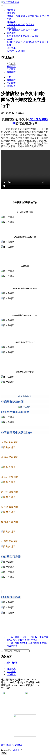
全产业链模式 (13, 36)
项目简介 (11, 16)
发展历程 (39, 16)
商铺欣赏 (30, 24)
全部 (9, 30)
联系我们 (11, 51)
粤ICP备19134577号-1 (11, 745)
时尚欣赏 (20, 24)
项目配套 (30, 42)
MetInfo (16, 750)
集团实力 (20, 16)
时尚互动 (20, 42)
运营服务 (11, 39)
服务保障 (39, 42)
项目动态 (16, 30)
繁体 (4, 753)
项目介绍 (11, 13)
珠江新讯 (11, 27)
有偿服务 (11, 42)
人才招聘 (20, 51)
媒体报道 (35, 30)
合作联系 (11, 48)
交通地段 (30, 16)
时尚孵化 (34, 36)
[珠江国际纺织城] (25, 2)
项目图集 (11, 21)
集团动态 (25, 30)
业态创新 (25, 36)
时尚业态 (11, 33)
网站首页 (11, 10)
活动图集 (11, 24)
